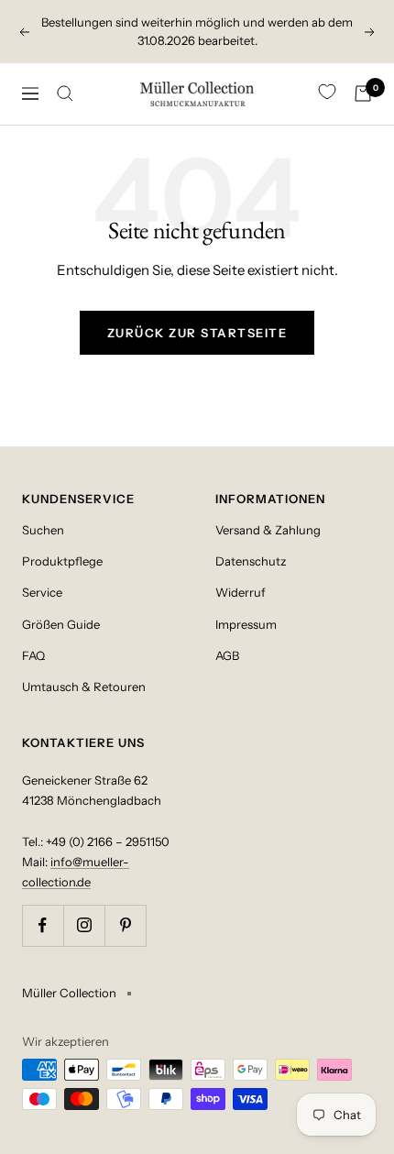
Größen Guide (61, 624)
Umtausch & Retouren (84, 686)
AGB (227, 655)
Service (42, 592)
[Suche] (65, 93)
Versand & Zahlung (268, 529)
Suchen (43, 529)
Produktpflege (62, 561)
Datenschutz (250, 561)
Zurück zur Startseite (197, 332)
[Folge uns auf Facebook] (42, 925)
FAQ (33, 655)
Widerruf (240, 592)
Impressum (246, 624)
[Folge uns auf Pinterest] (125, 925)
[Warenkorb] (363, 93)
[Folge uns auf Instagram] (83, 925)
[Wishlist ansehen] (327, 92)
